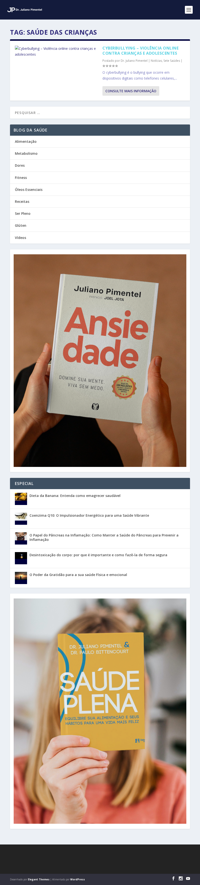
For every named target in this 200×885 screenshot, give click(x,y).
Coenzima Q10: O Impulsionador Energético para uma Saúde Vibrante (89, 515)
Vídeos (20, 237)
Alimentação (26, 141)
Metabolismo (26, 153)
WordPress (77, 879)
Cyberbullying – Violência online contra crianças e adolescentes (140, 50)
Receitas (22, 201)
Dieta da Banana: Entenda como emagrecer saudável (75, 495)
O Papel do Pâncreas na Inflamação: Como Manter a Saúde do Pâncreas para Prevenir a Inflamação (104, 537)
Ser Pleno (22, 213)
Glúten (20, 225)
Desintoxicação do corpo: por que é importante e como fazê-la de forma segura (98, 555)
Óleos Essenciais (28, 189)
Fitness (21, 177)
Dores (20, 165)
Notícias (156, 61)
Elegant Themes (39, 879)
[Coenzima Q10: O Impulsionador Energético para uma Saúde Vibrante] (21, 519)
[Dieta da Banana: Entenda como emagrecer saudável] (21, 499)
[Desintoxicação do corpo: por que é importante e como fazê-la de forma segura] (21, 558)
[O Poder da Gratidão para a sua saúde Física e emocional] (21, 578)
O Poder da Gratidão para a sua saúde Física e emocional (78, 574)
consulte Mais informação (130, 91)
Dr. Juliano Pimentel (134, 61)
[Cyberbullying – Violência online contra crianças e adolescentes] (56, 51)
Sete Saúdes (171, 61)
